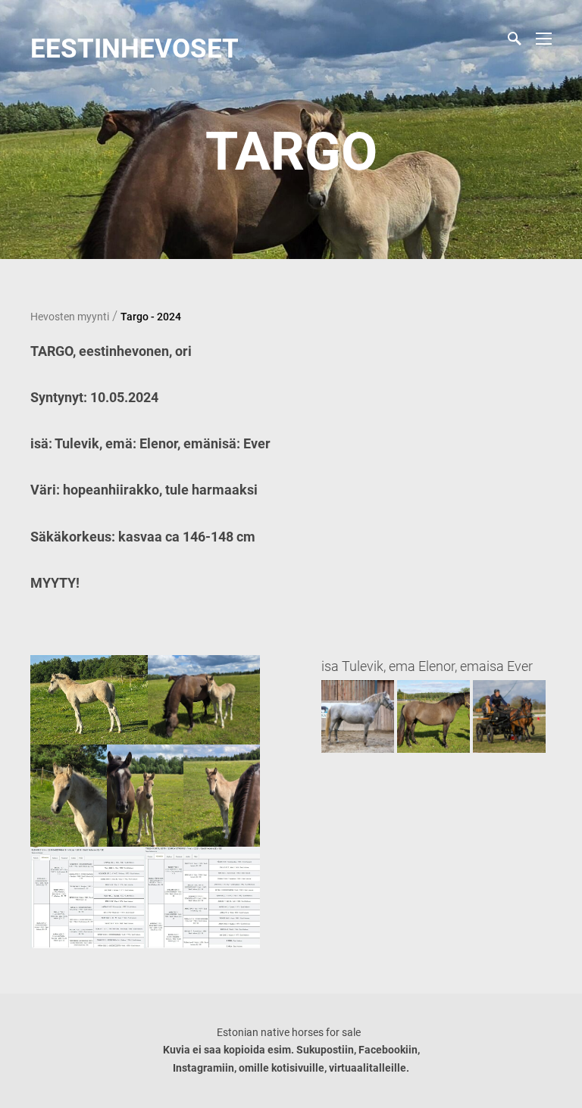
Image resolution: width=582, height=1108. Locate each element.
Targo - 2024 (150, 317)
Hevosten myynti (69, 317)
